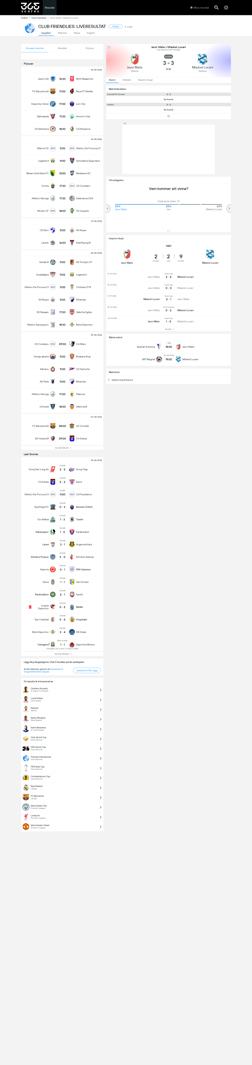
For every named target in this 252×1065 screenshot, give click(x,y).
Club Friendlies (39, 18)
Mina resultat (201, 7)
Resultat (50, 7)
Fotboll (24, 18)
